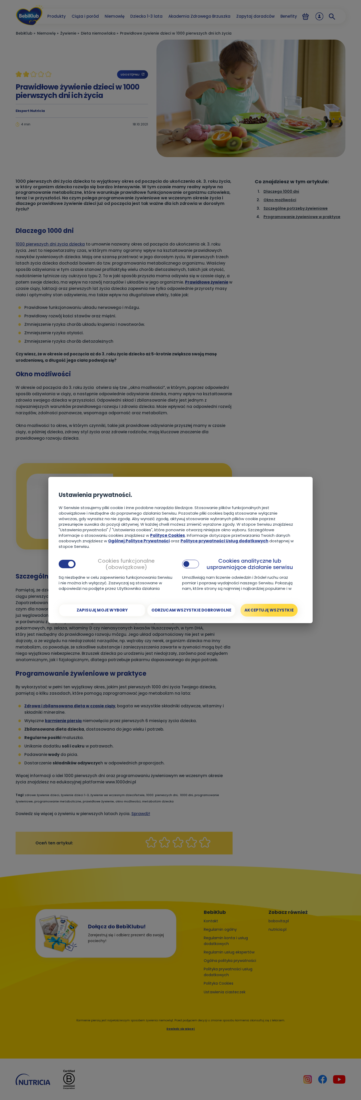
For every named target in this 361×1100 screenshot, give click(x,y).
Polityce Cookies (167, 535)
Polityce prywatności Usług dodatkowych (224, 541)
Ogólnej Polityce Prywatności (139, 541)
